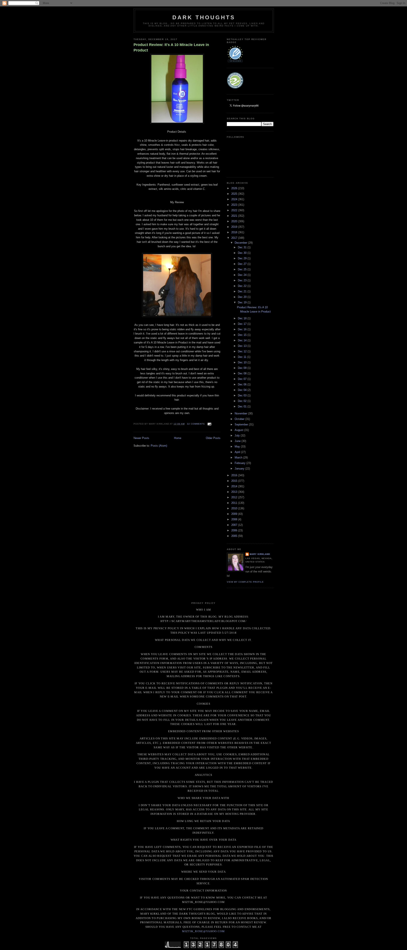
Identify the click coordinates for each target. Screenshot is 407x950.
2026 (234, 188)
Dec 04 (242, 390)
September (242, 424)
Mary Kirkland (260, 554)
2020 (234, 221)
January (240, 468)
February (240, 463)
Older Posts (213, 438)
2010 (234, 508)
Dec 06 (242, 384)
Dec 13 (242, 345)
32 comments (196, 424)
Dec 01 (242, 406)
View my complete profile (245, 582)
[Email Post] (209, 424)
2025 (234, 193)
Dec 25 (242, 269)
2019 (234, 226)
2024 (234, 199)
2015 (234, 480)
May (238, 446)
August (239, 430)
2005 (234, 536)
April (238, 452)
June (238, 441)
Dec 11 (242, 356)
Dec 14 (242, 340)
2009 (234, 513)
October (240, 419)
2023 (234, 204)
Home (177, 438)
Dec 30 (242, 252)
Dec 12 (242, 351)
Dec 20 (242, 297)
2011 (234, 502)
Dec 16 (242, 329)
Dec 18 (242, 318)
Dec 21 (242, 291)
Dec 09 (242, 367)
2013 (234, 491)
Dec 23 (242, 280)
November (241, 413)
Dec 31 (242, 247)
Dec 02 (242, 401)
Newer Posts (141, 438)
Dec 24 (242, 274)
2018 (234, 232)
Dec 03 (242, 395)
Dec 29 (242, 258)
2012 (234, 497)
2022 (234, 210)
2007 (234, 524)
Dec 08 (242, 373)
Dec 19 (242, 302)
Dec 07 (242, 379)
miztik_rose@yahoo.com (203, 931)
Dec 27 (242, 263)
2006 (234, 530)
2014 (234, 486)
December (241, 242)
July (238, 435)
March (239, 457)
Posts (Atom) (159, 445)
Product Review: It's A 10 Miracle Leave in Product (171, 47)
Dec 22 (242, 286)
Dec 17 (242, 323)
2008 (234, 519)
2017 (234, 237)
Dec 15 (242, 334)
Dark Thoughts (203, 17)
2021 (234, 215)
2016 (234, 475)
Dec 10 (242, 362)
